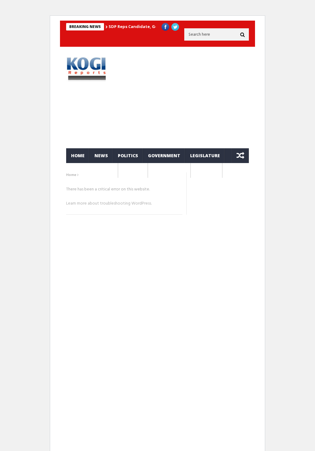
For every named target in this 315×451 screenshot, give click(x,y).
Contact (206, 170)
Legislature (205, 155)
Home (78, 155)
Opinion (133, 170)
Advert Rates (169, 170)
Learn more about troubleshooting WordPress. (109, 203)
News (101, 155)
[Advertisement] (188, 97)
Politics (128, 155)
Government (164, 155)
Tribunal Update (92, 170)
